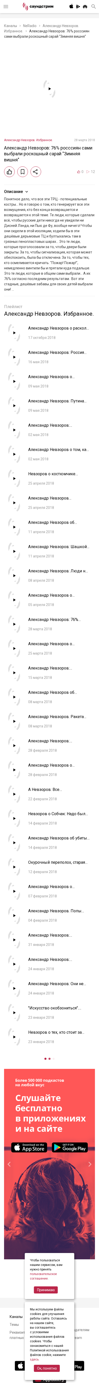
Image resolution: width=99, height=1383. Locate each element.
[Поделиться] (35, 171)
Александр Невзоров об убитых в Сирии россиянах (58, 841)
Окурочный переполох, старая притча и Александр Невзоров (57, 865)
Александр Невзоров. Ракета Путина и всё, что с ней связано (58, 719)
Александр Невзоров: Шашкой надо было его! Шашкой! (57, 549)
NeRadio (30, 26)
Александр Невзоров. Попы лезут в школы (54, 913)
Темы (14, 1325)
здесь (34, 1359)
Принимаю (46, 1290)
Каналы (10, 26)
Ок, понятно (47, 1368)
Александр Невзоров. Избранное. (28, 140)
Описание (13, 191)
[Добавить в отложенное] (22, 171)
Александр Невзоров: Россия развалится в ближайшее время (59, 355)
